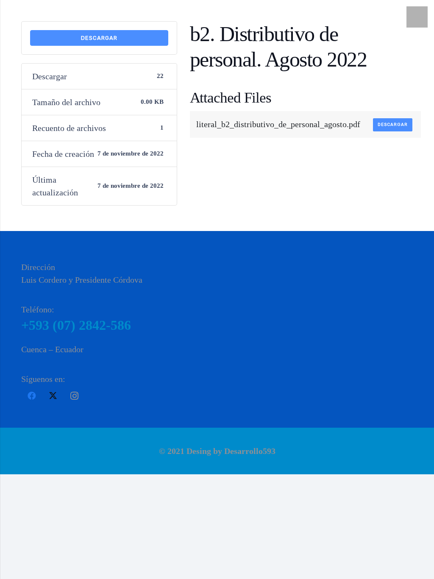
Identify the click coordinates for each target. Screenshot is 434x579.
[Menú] (417, 17)
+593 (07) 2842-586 (76, 325)
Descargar (99, 38)
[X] (53, 395)
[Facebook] (31, 395)
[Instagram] (74, 395)
